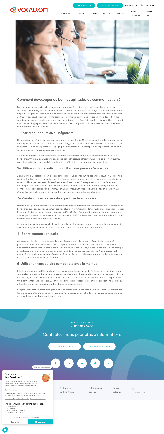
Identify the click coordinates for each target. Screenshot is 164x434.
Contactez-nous (84, 5)
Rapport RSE (149, 13)
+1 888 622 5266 (132, 5)
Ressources (120, 13)
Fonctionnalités (63, 13)
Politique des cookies (95, 390)
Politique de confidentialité (67, 390)
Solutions (80, 13)
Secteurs (106, 13)
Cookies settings (117, 390)
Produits (93, 13)
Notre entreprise (135, 13)
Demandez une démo (110, 5)
